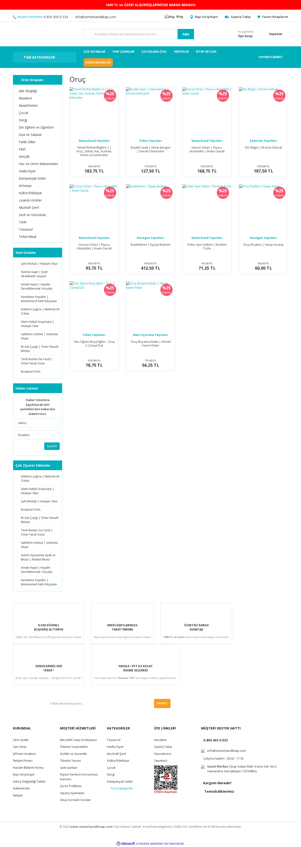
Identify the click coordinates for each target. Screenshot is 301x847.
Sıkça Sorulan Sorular (75, 800)
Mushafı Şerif (116, 754)
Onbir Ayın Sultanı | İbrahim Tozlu (207, 246)
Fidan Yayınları (150, 141)
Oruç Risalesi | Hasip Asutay (263, 245)
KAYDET (162, 703)
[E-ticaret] (150, 844)
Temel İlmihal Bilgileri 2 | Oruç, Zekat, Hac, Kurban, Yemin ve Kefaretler (94, 151)
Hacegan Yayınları (150, 238)
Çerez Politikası (71, 786)
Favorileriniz (162, 754)
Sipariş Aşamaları (72, 793)
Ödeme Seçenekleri (74, 747)
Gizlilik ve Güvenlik (73, 754)
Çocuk (111, 767)
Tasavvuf (113, 740)
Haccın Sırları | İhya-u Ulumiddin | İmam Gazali (207, 149)
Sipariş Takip (163, 747)
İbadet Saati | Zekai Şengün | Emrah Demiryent (150, 149)
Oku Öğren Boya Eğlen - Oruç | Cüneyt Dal (94, 343)
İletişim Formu (22, 760)
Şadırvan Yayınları (263, 141)
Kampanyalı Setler (120, 781)
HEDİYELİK (181, 52)
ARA (185, 34)
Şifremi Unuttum (24, 754)
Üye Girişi (19, 747)
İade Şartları (68, 767)
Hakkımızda (21, 788)
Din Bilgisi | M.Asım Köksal (263, 148)
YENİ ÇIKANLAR (123, 52)
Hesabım (160, 740)
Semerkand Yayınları (94, 141)
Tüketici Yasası (70, 760)
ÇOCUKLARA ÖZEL (154, 52)
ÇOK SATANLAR (94, 52)
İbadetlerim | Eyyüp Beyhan (150, 245)
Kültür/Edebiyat (118, 760)
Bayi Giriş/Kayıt (23, 774)
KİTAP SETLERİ (206, 52)
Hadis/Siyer (115, 747)
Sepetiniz (160, 760)
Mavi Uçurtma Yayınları (150, 335)
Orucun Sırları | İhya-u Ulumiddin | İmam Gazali (94, 246)
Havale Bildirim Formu (28, 767)
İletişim (18, 795)
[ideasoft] (125, 843)
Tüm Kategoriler (122, 788)
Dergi (111, 774)
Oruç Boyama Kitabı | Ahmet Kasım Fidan (151, 343)
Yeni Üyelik (20, 740)
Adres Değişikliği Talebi (29, 781)
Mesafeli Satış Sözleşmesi (78, 740)
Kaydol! (52, 446)
